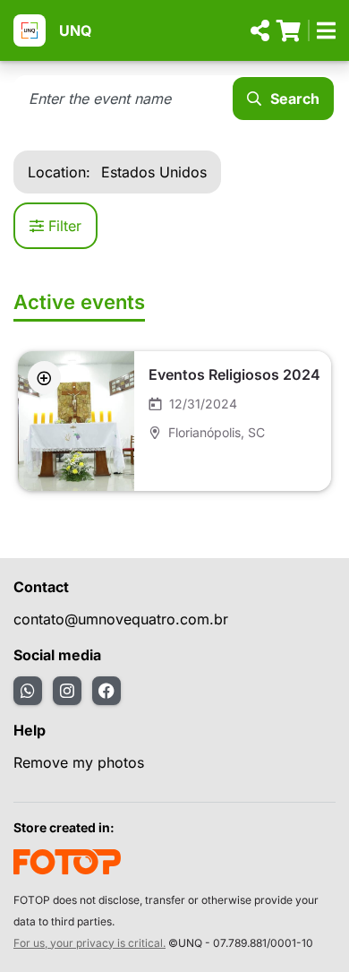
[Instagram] (67, 690)
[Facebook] (106, 690)
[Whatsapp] (27, 690)
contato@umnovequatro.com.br (120, 619)
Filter (64, 226)
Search (294, 99)
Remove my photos (78, 762)
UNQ (75, 30)
